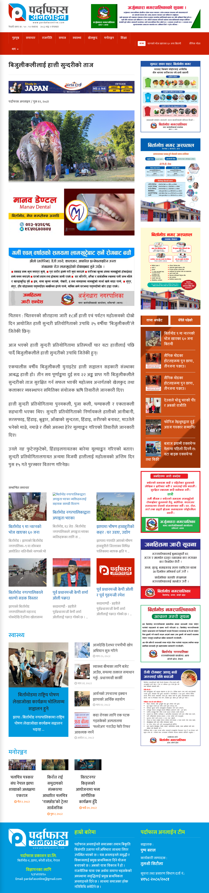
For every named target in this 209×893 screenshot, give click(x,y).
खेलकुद (92, 38)
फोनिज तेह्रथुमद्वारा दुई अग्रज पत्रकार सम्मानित (180, 424)
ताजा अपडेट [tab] (155, 320)
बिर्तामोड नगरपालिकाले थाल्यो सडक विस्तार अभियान (26, 595)
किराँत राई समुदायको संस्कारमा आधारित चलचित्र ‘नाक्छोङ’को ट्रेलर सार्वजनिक (55, 792)
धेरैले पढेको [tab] (185, 320)
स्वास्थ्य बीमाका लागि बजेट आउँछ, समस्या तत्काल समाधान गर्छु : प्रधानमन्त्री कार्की (113, 672)
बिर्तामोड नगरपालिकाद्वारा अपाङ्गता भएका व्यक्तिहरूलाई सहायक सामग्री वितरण (71, 515)
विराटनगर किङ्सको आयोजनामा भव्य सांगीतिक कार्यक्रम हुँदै (88, 789)
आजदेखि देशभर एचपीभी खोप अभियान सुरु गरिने (113, 648)
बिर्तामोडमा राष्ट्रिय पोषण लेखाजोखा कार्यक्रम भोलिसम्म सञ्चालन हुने (38, 701)
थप (14, 49)
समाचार (30, 38)
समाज (62, 38)
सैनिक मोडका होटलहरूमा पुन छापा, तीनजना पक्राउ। (179, 361)
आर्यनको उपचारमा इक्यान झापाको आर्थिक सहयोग (110, 697)
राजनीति (47, 38)
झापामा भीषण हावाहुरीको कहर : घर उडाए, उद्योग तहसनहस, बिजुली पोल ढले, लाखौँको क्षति (115, 529)
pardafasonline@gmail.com (43, 879)
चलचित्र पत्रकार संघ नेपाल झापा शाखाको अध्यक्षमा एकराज (22, 786)
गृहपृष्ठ (15, 38)
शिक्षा (124, 38)
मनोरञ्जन (109, 38)
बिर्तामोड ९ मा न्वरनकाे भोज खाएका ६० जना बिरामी (156, 43)
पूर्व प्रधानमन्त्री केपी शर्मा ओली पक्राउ (70, 595)
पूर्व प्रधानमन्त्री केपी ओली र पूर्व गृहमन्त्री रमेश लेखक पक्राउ (115, 592)
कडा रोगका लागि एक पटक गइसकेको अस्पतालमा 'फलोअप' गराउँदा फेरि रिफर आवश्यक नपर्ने (102, 724)
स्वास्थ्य (77, 38)
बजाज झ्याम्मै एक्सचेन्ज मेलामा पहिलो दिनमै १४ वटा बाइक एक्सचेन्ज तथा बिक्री (171, 451)
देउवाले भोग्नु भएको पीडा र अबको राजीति (180, 403)
